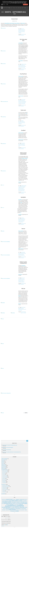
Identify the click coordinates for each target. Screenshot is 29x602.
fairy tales (23, 187)
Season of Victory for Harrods (8, 447)
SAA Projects (4, 484)
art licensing (4, 459)
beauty (26, 499)
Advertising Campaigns (5, 485)
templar (24, 67)
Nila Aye (23, 288)
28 (4, 524)
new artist (23, 122)
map (20, 220)
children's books (20, 29)
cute (3, 503)
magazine (22, 507)
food (22, 143)
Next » (26, 412)
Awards (3, 460)
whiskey (19, 221)
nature (7, 508)
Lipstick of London (4, 476)
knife (22, 280)
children (20, 500)
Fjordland (23, 130)
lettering (12, 507)
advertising (9, 499)
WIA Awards (3, 493)
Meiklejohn (3, 478)
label (19, 220)
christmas (22, 502)
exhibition (19, 187)
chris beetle (20, 186)
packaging (23, 145)
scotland (23, 220)
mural (26, 507)
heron (19, 254)
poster (22, 67)
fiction (15, 504)
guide (19, 308)
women (21, 310)
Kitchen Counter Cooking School (23, 262)
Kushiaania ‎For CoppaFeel (7, 449)
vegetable (23, 281)
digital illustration (17, 503)
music (20, 102)
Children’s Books (4, 487)
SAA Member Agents (5, 469)
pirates (19, 67)
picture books (24, 66)
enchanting (23, 186)
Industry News (4, 467)
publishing (19, 281)
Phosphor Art (4, 481)
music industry (23, 102)
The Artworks (4, 482)
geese (19, 188)
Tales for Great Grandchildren (23, 153)
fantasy (7, 504)
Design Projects (4, 488)
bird (24, 252)
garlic (24, 143)
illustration (20, 30)
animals (18, 499)
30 (7, 524)
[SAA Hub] (5, 7)
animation (22, 499)
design (24, 99)
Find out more (25, 4)
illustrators (20, 31)
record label (23, 103)
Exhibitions (3, 464)
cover (26, 502)
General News (23, 34)
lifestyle (17, 507)
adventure (4, 499)
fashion (11, 504)
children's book (6, 502)
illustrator (23, 30)
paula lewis (20, 123)
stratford (19, 32)
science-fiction (19, 509)
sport (23, 509)
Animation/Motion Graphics (6, 486)
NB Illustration (4, 479)
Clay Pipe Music (23, 74)
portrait (3, 509)
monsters (23, 31)
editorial (24, 503)
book (22, 99)
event (24, 29)
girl (24, 307)
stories (23, 190)
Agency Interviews (5, 458)
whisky (22, 221)
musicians (19, 103)
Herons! (23, 228)
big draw (22, 28)
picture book (20, 190)
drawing (24, 253)
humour (21, 504)
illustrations (22, 254)
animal (22, 252)
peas (19, 146)
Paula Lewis (23, 110)
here (20, 212)
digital (22, 120)
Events (3, 463)
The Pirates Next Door (23, 40)
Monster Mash (14, 19)
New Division (4, 480)
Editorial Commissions (5, 489)
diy (23, 307)
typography (12, 511)
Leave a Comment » (21, 35)
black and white (20, 253)
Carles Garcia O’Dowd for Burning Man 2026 (10, 445)
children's (25, 500)
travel (25, 509)
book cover (23, 277)
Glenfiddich (23, 197)
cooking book (20, 278)
